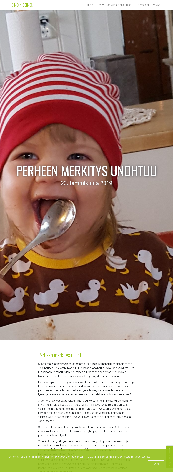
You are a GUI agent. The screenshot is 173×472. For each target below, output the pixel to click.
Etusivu (90, 4)
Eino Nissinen (22, 5)
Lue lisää (146, 457)
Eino (99, 4)
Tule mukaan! (142, 4)
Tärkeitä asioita (115, 4)
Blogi (129, 4)
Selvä (156, 464)
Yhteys (156, 4)
